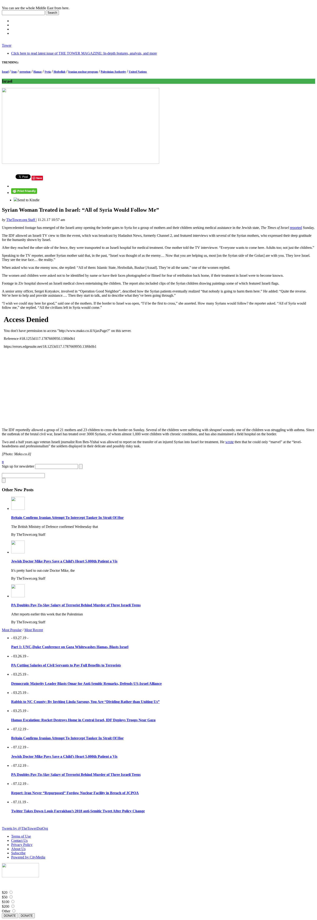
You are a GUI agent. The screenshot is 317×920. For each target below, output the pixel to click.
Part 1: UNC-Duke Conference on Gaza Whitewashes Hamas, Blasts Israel (69, 647)
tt (3, 462)
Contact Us (19, 840)
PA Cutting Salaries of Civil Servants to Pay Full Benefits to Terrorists (66, 665)
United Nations (138, 71)
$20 (4, 892)
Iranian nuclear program (83, 71)
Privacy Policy (21, 845)
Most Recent (33, 630)
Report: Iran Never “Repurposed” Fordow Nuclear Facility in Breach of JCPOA (75, 793)
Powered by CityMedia (28, 857)
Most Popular (12, 630)
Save (39, 178)
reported (296, 228)
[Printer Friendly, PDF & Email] (24, 193)
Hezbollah (59, 71)
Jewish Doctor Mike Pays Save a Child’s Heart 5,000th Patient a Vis (64, 561)
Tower (6, 45)
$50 (4, 897)
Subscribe (18, 853)
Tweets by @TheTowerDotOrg (25, 828)
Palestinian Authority (113, 71)
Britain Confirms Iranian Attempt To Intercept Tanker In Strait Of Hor (67, 518)
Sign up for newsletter (18, 466)
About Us (18, 849)
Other (6, 911)
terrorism (25, 71)
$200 (5, 906)
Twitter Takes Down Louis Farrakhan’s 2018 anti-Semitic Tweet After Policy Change (78, 811)
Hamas (37, 71)
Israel (5, 71)
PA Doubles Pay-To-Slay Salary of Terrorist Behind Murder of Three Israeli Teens (76, 605)
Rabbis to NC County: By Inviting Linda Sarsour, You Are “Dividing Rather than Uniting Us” (85, 702)
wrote (229, 442)
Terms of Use (21, 836)
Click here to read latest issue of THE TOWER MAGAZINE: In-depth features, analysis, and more (84, 53)
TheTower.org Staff (21, 220)
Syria (48, 71)
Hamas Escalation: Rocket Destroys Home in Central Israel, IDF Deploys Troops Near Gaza (83, 720)
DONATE (10, 915)
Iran (14, 71)
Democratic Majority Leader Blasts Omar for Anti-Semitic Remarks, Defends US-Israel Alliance (86, 684)
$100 (5, 902)
